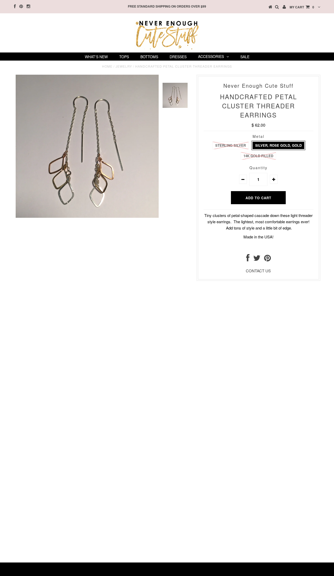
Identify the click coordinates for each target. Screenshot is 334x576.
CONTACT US (258, 270)
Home (107, 66)
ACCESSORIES (211, 56)
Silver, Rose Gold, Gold (278, 145)
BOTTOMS (149, 56)
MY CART (302, 7)
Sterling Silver (230, 145)
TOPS (124, 56)
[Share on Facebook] (247, 259)
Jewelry (124, 66)
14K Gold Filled (258, 155)
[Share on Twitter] (256, 259)
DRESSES (178, 56)
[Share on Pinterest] (267, 259)
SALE (244, 56)
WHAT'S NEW (96, 56)
